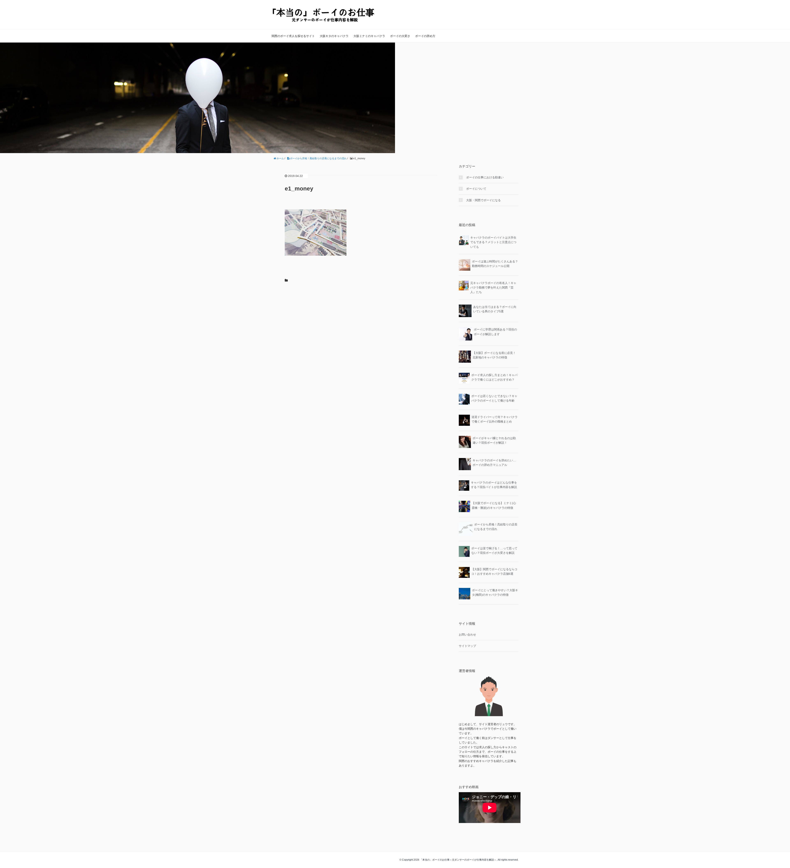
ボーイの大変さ (400, 36)
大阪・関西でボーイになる (483, 200)
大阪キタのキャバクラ (334, 36)
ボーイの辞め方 (425, 36)
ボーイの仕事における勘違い (485, 177)
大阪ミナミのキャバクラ (369, 36)
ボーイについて (476, 188)
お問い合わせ (467, 634)
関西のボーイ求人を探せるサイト (293, 36)
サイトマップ (467, 646)
